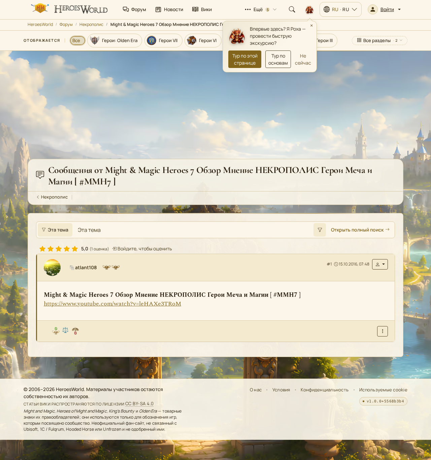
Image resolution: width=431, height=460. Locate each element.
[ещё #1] (382, 331)
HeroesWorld (40, 24)
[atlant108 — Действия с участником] (380, 264)
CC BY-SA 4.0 (139, 404)
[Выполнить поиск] (319, 230)
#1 (329, 264)
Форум (66, 24)
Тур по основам (278, 59)
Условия (281, 390)
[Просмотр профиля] (55, 267)
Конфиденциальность (325, 390)
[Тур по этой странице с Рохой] (309, 9)
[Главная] (69, 9)
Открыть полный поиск (357, 229)
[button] (384, 9)
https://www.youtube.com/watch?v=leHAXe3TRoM (112, 303)
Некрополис (91, 24)
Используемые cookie (383, 390)
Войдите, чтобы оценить (144, 248)
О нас (256, 390)
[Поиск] (292, 9)
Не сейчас (303, 59)
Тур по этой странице (245, 59)
